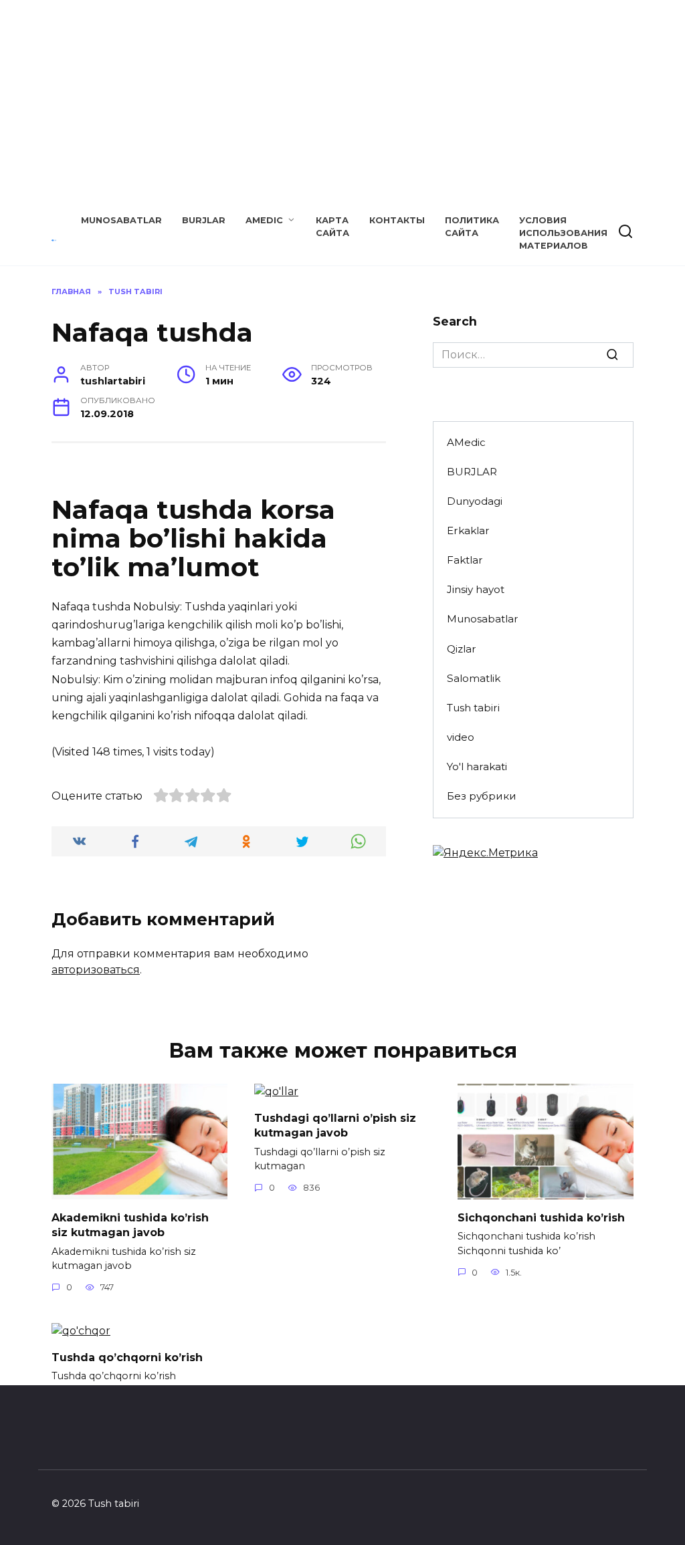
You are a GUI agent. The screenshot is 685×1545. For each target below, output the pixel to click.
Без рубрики (481, 796)
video (460, 737)
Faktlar (465, 560)
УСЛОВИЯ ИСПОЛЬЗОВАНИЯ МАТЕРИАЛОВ (563, 233)
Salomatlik (473, 678)
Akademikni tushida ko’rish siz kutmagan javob (130, 1224)
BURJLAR (203, 220)
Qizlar (461, 648)
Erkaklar (468, 530)
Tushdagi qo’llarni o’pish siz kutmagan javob (335, 1125)
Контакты (397, 220)
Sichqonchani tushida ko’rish (541, 1217)
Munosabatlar (121, 220)
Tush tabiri (473, 707)
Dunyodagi (474, 501)
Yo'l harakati (477, 766)
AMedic (264, 220)
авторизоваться (96, 969)
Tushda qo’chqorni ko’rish (127, 1356)
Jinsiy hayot (475, 589)
